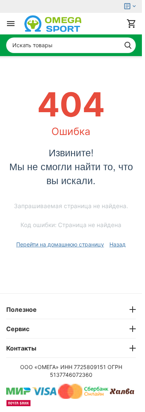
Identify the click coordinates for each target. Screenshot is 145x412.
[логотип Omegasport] (53, 23)
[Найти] (128, 45)
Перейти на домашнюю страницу (60, 244)
